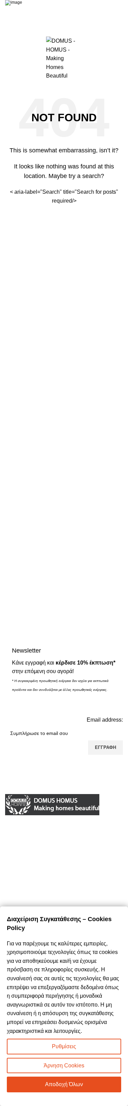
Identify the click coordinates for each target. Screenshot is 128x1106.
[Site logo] (64, 58)
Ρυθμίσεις (64, 1046)
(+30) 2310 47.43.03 (42, 844)
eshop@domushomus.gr (51, 855)
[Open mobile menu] (8, 58)
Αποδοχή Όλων (64, 1084)
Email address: (105, 720)
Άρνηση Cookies (64, 1065)
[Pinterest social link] (81, 888)
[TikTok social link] (98, 888)
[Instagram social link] (47, 888)
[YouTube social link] (64, 888)
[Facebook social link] (30, 888)
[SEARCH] (115, 196)
